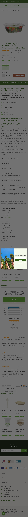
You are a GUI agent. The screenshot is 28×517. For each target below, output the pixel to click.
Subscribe (20, 260)
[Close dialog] (26, 249)
